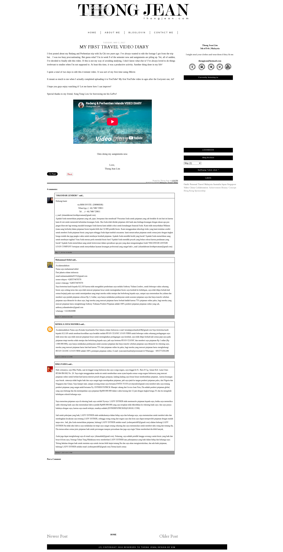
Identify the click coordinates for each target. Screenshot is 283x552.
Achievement (215, 187)
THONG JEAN (148, 547)
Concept (232, 187)
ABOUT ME (112, 32)
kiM (173, 547)
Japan (224, 184)
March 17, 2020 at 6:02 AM (63, 317)
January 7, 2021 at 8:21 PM (63, 453)
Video (176, 183)
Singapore (231, 184)
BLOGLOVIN (137, 32)
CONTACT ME (163, 32)
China (192, 187)
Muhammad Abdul (63, 260)
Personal (193, 184)
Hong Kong (189, 190)
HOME (92, 32)
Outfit (186, 184)
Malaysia (163, 183)
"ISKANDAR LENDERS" (66, 195)
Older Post (168, 536)
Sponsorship (200, 190)
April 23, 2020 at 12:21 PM (63, 357)
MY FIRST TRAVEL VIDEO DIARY (114, 47)
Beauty (224, 187)
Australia (217, 184)
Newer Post (57, 536)
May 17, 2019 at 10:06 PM (63, 252)
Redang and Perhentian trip (82, 53)
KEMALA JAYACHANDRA (67, 324)
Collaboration (202, 187)
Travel (170, 183)
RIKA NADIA (61, 364)
